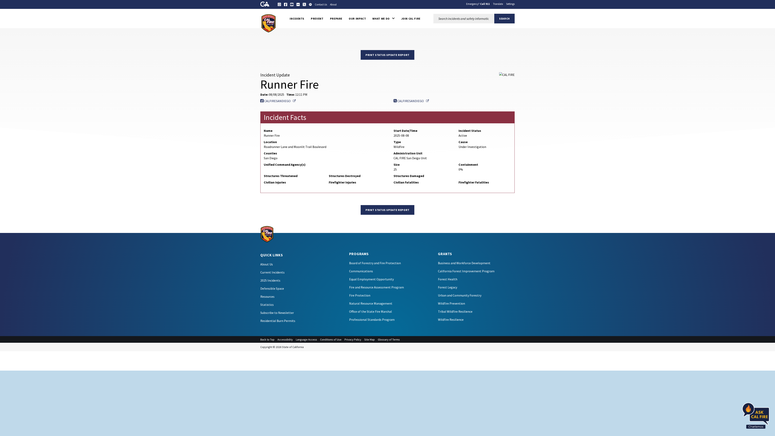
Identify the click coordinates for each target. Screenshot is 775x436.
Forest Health (447, 279)
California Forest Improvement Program (466, 271)
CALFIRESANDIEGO (280, 101)
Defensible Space (272, 288)
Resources (267, 297)
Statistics (267, 305)
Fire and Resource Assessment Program (376, 287)
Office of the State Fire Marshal (370, 311)
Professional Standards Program (372, 320)
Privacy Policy (353, 339)
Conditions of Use (330, 339)
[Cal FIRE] (268, 23)
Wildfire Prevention (451, 303)
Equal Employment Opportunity (371, 279)
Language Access (306, 339)
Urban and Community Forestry (459, 295)
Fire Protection (359, 295)
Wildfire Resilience (451, 320)
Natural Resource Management (370, 303)
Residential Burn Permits (277, 321)
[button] (383, 18)
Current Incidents (272, 272)
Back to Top (267, 339)
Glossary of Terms (389, 339)
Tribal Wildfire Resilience (455, 311)
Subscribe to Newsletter (277, 313)
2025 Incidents (270, 280)
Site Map (369, 339)
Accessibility (285, 339)
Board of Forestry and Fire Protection (375, 263)
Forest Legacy (447, 287)
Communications (361, 271)
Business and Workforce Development (464, 263)
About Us (266, 264)
